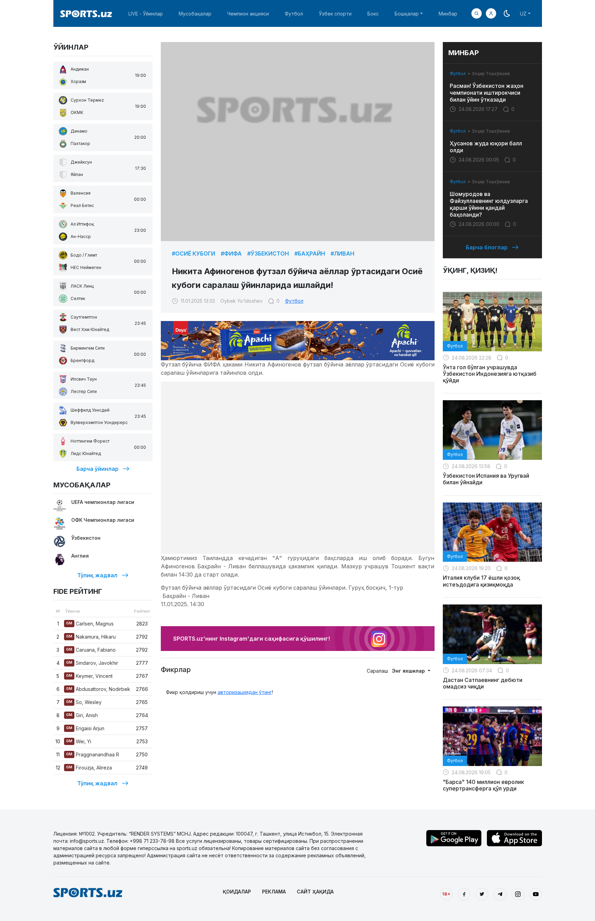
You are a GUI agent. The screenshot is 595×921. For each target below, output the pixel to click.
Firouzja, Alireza (89, 767)
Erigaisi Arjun (85, 728)
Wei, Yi (78, 741)
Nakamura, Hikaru (91, 637)
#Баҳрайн (309, 253)
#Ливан (342, 253)
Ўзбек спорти (335, 14)
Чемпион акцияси (248, 14)
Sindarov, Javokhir (92, 663)
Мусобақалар (195, 14)
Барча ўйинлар (97, 468)
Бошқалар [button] (407, 14)
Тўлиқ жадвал (97, 575)
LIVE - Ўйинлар (145, 14)
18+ (446, 894)
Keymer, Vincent (89, 676)
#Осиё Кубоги (193, 253)
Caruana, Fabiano (91, 650)
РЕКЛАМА (274, 891)
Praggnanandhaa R (92, 754)
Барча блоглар (487, 247)
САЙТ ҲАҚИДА (315, 891)
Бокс (373, 14)
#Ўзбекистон (268, 253)
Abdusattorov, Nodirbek (98, 689)
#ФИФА (231, 253)
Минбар (448, 14)
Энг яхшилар (409, 671)
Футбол (294, 14)
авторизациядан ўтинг (245, 692)
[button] (491, 13)
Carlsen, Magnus (90, 624)
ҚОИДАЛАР (237, 891)
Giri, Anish (82, 715)
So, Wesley (84, 702)
